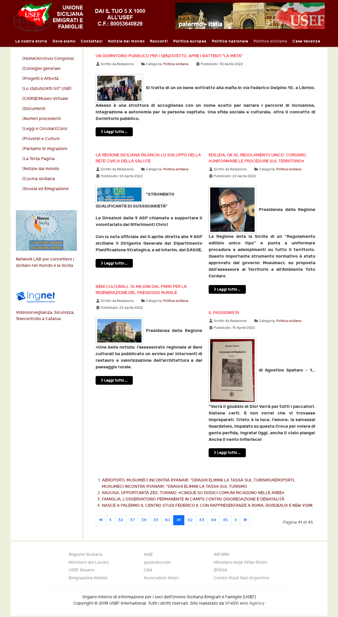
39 (155, 520)
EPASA (220, 570)
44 (213, 520)
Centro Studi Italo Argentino (241, 578)
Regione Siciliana (85, 554)
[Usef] (79, 17)
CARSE (30, 98)
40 (167, 520)
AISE (148, 554)
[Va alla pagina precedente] (110, 520)
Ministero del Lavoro (89, 562)
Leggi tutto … (115, 131)
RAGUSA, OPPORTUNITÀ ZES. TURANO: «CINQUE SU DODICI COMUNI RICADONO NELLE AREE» (193, 492)
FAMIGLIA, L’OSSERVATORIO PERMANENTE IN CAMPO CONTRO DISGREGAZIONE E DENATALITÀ (193, 499)
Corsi (62, 128)
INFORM (221, 554)
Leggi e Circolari (40, 128)
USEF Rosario (82, 570)
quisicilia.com (157, 562)
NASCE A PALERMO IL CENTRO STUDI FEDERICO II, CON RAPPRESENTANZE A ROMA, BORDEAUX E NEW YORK (207, 505)
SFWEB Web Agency (245, 603)
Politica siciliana (175, 64)
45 (225, 520)
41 (179, 520)
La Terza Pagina (39, 158)
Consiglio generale (42, 68)
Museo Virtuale (53, 98)
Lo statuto (34, 88)
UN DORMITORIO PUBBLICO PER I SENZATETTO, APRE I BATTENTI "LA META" (169, 56)
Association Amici (161, 578)
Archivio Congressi (55, 58)
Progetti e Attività (41, 78)
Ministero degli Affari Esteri (240, 562)
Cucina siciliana (39, 178)
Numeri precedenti (42, 118)
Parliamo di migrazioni (45, 148)
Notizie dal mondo (41, 168)
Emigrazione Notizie (88, 578)
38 (144, 520)
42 (190, 520)
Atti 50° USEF (58, 88)
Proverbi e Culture (42, 138)
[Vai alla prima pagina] (101, 520)
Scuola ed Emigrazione (46, 188)
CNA (148, 570)
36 (120, 520)
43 (201, 520)
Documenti (34, 108)
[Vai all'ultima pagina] (245, 520)
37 (132, 520)
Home (29, 58)
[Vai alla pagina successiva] (235, 520)
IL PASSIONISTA (224, 312)
